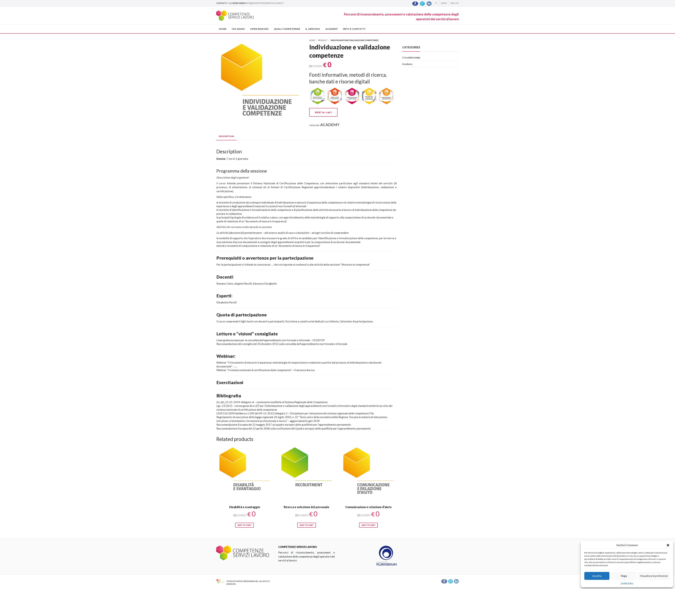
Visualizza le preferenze (654, 575)
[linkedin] (429, 3)
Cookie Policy (627, 583)
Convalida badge (411, 57)
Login (444, 3)
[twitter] (422, 3)
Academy (329, 124)
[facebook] (415, 3)
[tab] (226, 136)
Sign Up (455, 3)
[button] (668, 545)
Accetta (597, 575)
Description (226, 136)
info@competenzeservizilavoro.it (265, 3)
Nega (624, 575)
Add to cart (323, 112)
